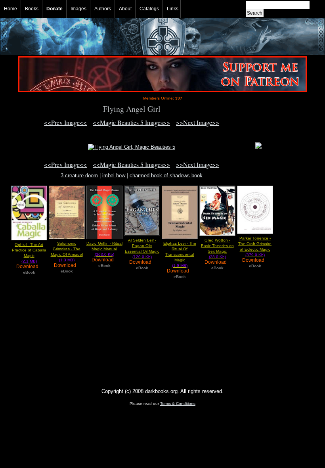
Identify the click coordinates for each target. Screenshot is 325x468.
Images (78, 9)
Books (31, 9)
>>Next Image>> (197, 122)
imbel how (113, 175)
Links (172, 9)
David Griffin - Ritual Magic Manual (104, 249)
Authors (102, 9)
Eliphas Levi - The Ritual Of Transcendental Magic (179, 254)
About (125, 9)
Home (10, 9)
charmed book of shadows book (166, 175)
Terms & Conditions (177, 403)
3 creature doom (79, 175)
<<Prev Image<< (65, 122)
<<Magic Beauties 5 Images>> (131, 122)
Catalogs (149, 9)
